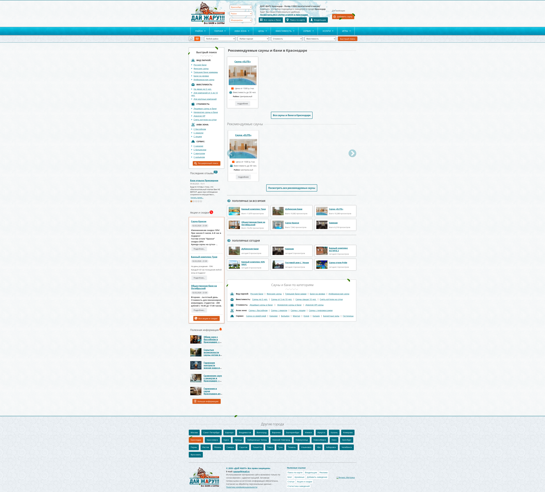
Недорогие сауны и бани (206, 112)
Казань (334, 432)
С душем (198, 136)
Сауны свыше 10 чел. (305, 299)
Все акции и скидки (207, 318)
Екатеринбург (292, 432)
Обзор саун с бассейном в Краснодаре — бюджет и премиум (212, 341)
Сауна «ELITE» (242, 61)
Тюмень (292, 447)
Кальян (316, 316)
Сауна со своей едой (256, 316)
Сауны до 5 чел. (260, 299)
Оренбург (346, 439)
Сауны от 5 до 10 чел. (281, 299)
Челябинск (346, 447)
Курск (226, 439)
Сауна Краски (198, 221)
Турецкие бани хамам (295, 293)
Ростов (205, 447)
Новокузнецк (301, 439)
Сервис (304, 31)
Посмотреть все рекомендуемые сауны (291, 188)
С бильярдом (200, 149)
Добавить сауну (344, 16)
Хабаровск (331, 447)
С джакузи (198, 132)
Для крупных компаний (205, 99)
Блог (290, 477)
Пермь (194, 447)
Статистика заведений (299, 486)
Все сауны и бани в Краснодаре (292, 115)
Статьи (291, 481)
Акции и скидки (304, 481)
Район (196, 31)
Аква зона (238, 31)
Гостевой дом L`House (297, 262)
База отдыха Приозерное (204, 180)
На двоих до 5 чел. (203, 89)
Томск (270, 447)
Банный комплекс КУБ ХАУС (253, 263)
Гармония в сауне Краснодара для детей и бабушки (213, 393)
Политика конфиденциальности (241, 487)
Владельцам (320, 20)
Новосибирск (319, 439)
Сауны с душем (298, 310)
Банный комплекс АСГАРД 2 (338, 249)
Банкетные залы (331, 316)
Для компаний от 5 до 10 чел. (204, 94)
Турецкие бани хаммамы (206, 72)
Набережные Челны (257, 439)
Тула (280, 447)
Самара (230, 447)
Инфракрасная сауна (204, 79)
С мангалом (199, 153)
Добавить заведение (317, 477)
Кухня (306, 316)
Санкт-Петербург (211, 432)
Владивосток (245, 432)
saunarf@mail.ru (241, 471)
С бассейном (200, 129)
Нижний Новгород (281, 439)
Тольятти (257, 447)
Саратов (243, 447)
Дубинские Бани (293, 209)
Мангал (296, 316)
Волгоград (262, 432)
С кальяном (199, 157)
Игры (342, 31)
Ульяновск (306, 447)
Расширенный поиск (208, 163)
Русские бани (200, 64)
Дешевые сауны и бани (205, 108)
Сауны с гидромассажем (321, 310)
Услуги (324, 31)
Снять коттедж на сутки (205, 119)
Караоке (274, 316)
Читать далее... (196, 197)
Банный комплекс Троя (204, 256)
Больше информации (208, 401)
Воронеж (276, 432)
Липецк (238, 439)
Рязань (217, 447)
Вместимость (281, 31)
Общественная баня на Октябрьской (204, 287)
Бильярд (285, 316)
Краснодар (196, 439)
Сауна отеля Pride (338, 262)
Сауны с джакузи (279, 310)
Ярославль (196, 454)
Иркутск (321, 432)
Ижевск (308, 432)
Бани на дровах (201, 76)
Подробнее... (199, 249)
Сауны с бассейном (258, 310)
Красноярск (212, 439)
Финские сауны (201, 68)
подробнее (242, 103)
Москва (194, 432)
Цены (258, 31)
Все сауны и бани (272, 20)
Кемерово (348, 432)
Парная (216, 31)
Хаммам (333, 222)
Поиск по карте (297, 20)
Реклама (323, 472)
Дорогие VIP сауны (314, 304)
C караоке (198, 146)
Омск (334, 439)
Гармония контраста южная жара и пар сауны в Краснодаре (212, 367)
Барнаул (229, 432)
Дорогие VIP (199, 116)
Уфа (319, 447)
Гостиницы (348, 316)
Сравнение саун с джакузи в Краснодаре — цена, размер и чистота (213, 380)
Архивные (299, 477)
